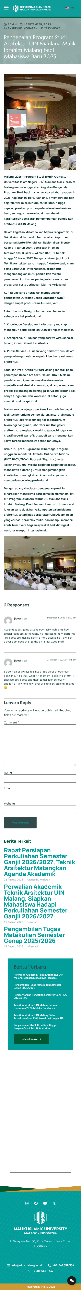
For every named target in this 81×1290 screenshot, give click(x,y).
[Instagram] (26, 1203)
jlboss (18, 618)
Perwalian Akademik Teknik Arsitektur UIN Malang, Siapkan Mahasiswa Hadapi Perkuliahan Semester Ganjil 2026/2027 (35, 901)
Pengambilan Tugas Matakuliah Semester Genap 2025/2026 (34, 935)
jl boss (12, 637)
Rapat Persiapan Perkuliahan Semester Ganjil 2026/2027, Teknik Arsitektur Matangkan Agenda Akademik (39, 862)
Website (9, 803)
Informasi (32, 946)
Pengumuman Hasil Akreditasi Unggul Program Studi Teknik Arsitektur (35, 1027)
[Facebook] (36, 1203)
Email (7, 788)
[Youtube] (45, 1203)
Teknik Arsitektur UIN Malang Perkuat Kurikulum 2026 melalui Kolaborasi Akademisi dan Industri (36, 1007)
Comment (11, 722)
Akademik (15, 28)
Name (8, 772)
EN (72, 8)
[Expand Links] (71, 1280)
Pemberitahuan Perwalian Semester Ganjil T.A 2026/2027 (40, 996)
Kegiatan (30, 28)
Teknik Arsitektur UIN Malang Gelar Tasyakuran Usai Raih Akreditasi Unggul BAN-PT (40, 1017)
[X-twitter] (54, 1203)
